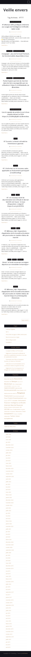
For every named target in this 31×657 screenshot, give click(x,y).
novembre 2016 (9, 600)
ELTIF (25, 390)
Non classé (9, 51)
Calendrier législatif (10, 329)
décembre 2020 (9, 542)
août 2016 (8, 608)
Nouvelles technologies (15, 21)
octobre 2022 (9, 505)
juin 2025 (8, 442)
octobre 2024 (9, 450)
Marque (6, 407)
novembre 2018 (9, 581)
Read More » (5, 45)
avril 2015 (8, 647)
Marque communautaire (13, 407)
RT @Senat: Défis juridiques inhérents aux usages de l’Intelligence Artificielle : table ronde (15, 27)
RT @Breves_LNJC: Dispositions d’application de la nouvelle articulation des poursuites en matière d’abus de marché (15, 234)
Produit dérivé (16, 409)
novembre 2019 (9, 568)
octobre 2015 (9, 634)
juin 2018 (8, 587)
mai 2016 (8, 615)
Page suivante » (25, 320)
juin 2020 (8, 555)
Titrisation (15, 413)
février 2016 (9, 623)
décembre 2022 (9, 500)
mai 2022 (8, 516)
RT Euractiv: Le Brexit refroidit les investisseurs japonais (15, 142)
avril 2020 (8, 560)
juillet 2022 (8, 510)
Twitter (12, 416)
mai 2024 (8, 458)
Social (17, 194)
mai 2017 (8, 594)
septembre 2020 (10, 550)
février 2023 (9, 495)
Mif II (21, 407)
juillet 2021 (8, 529)
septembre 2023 (10, 476)
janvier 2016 (9, 626)
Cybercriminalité (9, 388)
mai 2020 (8, 558)
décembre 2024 (9, 445)
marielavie (13, 32)
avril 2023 (8, 489)
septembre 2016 (10, 605)
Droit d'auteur (20, 390)
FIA (16, 393)
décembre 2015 (9, 629)
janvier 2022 (9, 523)
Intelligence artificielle (18, 403)
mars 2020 (8, 563)
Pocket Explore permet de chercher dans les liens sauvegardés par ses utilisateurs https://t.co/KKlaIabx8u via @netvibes (15, 84)
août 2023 (8, 479)
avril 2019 (8, 573)
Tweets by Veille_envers (10, 426)
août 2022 (8, 508)
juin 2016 (8, 613)
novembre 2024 (9, 447)
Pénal (18, 228)
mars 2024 (8, 463)
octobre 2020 (9, 547)
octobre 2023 (9, 474)
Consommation (7, 386)
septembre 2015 (10, 636)
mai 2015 (8, 644)
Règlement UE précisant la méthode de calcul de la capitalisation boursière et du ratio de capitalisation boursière (15, 355)
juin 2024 (8, 455)
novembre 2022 (9, 502)
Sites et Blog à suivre (11, 340)
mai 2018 (8, 589)
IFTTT (10, 400)
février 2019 (9, 579)
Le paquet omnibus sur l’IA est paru (14, 350)
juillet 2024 (8, 452)
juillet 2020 (8, 552)
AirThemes (25, 653)
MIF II (7, 332)
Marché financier (17, 405)
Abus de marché (9, 379)
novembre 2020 (9, 544)
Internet (7, 405)
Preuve (11, 409)
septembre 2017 (10, 592)
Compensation (18, 384)
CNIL (14, 384)
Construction (14, 386)
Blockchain (8, 384)
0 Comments (19, 32)
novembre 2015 (9, 631)
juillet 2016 (8, 610)
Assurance (18, 379)
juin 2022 (8, 513)
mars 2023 (8, 492)
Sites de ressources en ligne (12, 337)
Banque (14, 381)
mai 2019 (8, 571)
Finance (15, 165)
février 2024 (9, 466)
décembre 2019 (9, 566)
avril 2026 (8, 437)
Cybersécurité (18, 388)
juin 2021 (8, 531)
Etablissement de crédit (9, 393)
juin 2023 (8, 484)
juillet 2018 (8, 584)
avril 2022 (8, 518)
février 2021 (9, 539)
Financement (8, 396)
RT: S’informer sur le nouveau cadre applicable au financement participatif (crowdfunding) (15, 170)
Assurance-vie (7, 381)
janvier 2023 (9, 497)
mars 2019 (8, 576)
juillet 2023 (8, 481)
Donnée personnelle (10, 390)
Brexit (15, 138)
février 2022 (9, 521)
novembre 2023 (9, 471)
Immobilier (20, 259)
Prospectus (12, 411)
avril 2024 (8, 460)
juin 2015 (8, 642)
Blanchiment (20, 381)
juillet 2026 (8, 434)
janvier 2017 (9, 597)
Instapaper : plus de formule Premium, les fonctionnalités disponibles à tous (15, 55)
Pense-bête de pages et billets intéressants (16, 334)
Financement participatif (18, 396)
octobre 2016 (9, 602)
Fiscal (13, 194)
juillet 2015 (8, 639)
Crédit (18, 386)
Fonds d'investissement (15, 398)
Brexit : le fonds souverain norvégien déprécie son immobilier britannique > (15, 263)
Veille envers (15, 10)
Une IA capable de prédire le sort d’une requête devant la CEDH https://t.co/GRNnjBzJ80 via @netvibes (15, 114)
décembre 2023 (9, 468)
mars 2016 (8, 621)
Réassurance (19, 411)
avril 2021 (8, 537)
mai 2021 (8, 534)
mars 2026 (8, 439)
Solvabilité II (9, 342)
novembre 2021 (9, 526)
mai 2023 (8, 487)
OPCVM (6, 409)
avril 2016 (8, 618)
